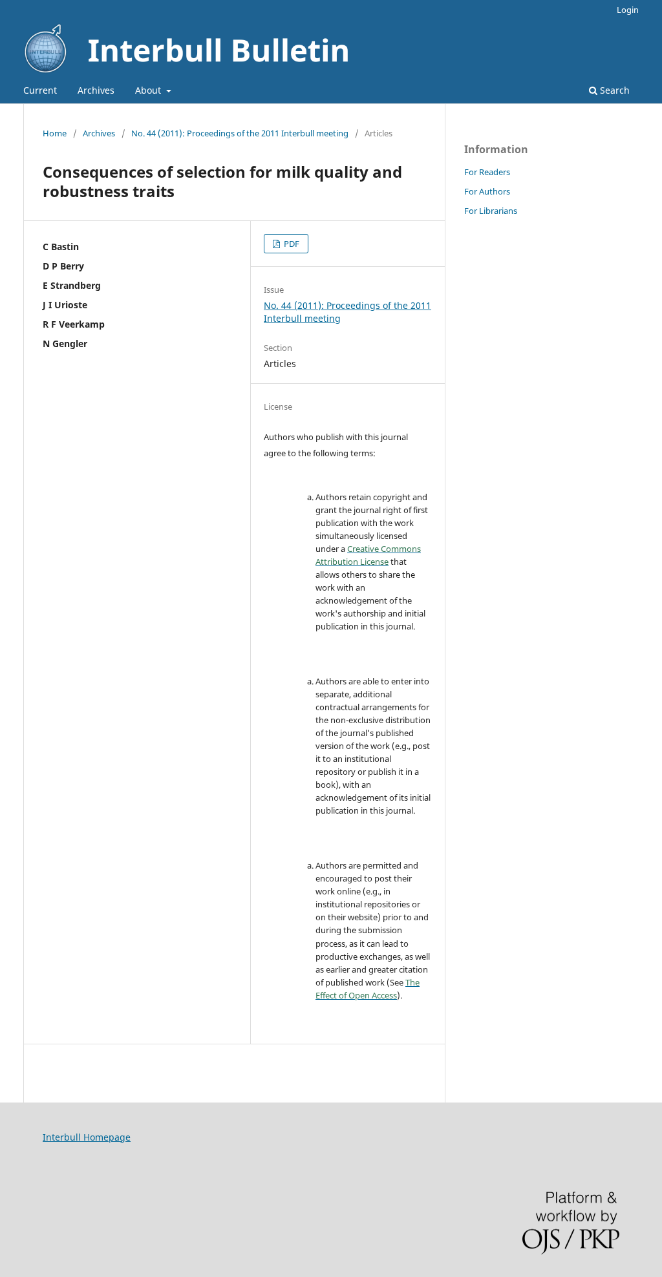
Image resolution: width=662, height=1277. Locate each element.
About (149, 90)
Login (628, 10)
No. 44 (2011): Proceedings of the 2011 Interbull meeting (239, 133)
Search (613, 90)
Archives (96, 90)
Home (55, 133)
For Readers (487, 172)
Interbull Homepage (87, 1137)
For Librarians (490, 210)
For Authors (487, 191)
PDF (290, 243)
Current (40, 90)
